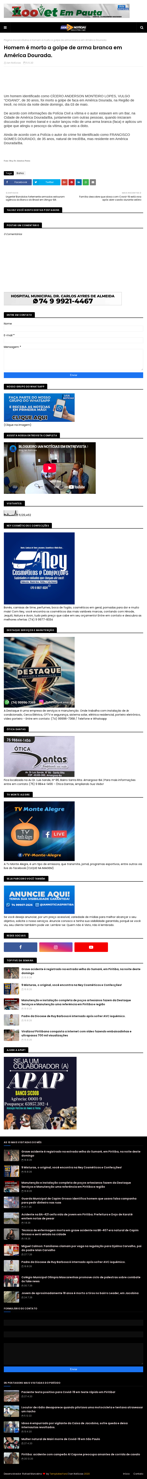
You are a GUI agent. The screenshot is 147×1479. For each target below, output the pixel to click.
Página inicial (12, 40)
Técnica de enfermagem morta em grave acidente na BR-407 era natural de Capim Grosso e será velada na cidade (80, 1232)
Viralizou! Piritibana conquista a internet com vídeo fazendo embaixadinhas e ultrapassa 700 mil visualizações (76, 1033)
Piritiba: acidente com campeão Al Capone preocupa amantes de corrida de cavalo (80, 1454)
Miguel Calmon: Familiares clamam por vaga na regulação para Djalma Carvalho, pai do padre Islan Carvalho (81, 1248)
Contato (138, 1473)
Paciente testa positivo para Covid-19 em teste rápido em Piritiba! (68, 1392)
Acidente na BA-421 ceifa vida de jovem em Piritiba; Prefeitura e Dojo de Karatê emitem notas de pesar (77, 1216)
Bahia (25, 40)
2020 (87, 1473)
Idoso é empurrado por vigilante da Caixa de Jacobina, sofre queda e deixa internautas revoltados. (74, 1425)
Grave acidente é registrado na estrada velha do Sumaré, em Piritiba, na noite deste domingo (80, 971)
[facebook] (20, 947)
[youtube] (91, 947)
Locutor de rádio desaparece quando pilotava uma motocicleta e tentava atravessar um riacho (82, 1409)
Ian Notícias (14, 62)
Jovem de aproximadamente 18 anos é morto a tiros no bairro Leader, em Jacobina (80, 1293)
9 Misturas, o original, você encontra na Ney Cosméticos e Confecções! (71, 985)
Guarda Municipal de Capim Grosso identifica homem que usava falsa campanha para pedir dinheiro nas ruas (78, 1200)
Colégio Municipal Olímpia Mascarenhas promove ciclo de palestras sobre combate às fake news (80, 1279)
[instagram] (56, 947)
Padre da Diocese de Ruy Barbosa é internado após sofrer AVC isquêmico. (73, 1016)
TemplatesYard (59, 1473)
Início (126, 1473)
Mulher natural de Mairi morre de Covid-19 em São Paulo (60, 1439)
